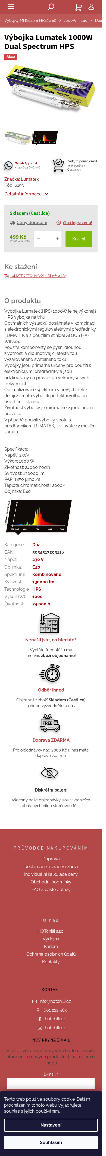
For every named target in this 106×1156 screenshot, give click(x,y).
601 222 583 (55, 1010)
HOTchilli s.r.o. (51, 931)
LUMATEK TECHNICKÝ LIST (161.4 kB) (38, 276)
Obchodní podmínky (51, 882)
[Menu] (10, 6)
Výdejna (51, 938)
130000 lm (43, 581)
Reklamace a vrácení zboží (51, 866)
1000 (37, 596)
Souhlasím (51, 1142)
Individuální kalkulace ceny (51, 874)
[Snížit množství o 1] (38, 239)
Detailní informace (23, 194)
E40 (36, 567)
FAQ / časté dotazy (51, 889)
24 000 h (41, 603)
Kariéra (51, 946)
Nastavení (50, 1125)
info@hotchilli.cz (55, 1001)
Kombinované (46, 574)
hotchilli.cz (55, 1018)
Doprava (51, 858)
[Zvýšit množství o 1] (57, 239)
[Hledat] (51, 6)
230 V (38, 559)
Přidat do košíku (79, 239)
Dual (37, 544)
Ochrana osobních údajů (51, 954)
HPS (36, 589)
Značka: (21, 179)
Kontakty (51, 961)
